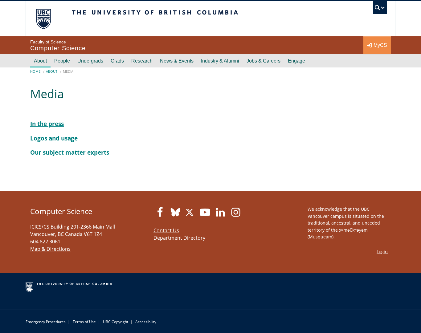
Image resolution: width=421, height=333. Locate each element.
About (40, 60)
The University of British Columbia (43, 18)
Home (35, 71)
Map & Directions (50, 249)
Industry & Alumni (220, 60)
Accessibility (145, 321)
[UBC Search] (380, 9)
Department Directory (179, 237)
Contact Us (166, 230)
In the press (47, 124)
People (62, 60)
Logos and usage (54, 138)
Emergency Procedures (46, 321)
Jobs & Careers (263, 60)
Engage (296, 60)
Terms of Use (84, 321)
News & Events (177, 60)
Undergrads (90, 60)
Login (382, 251)
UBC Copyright (115, 321)
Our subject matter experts (69, 152)
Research (142, 60)
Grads (117, 60)
